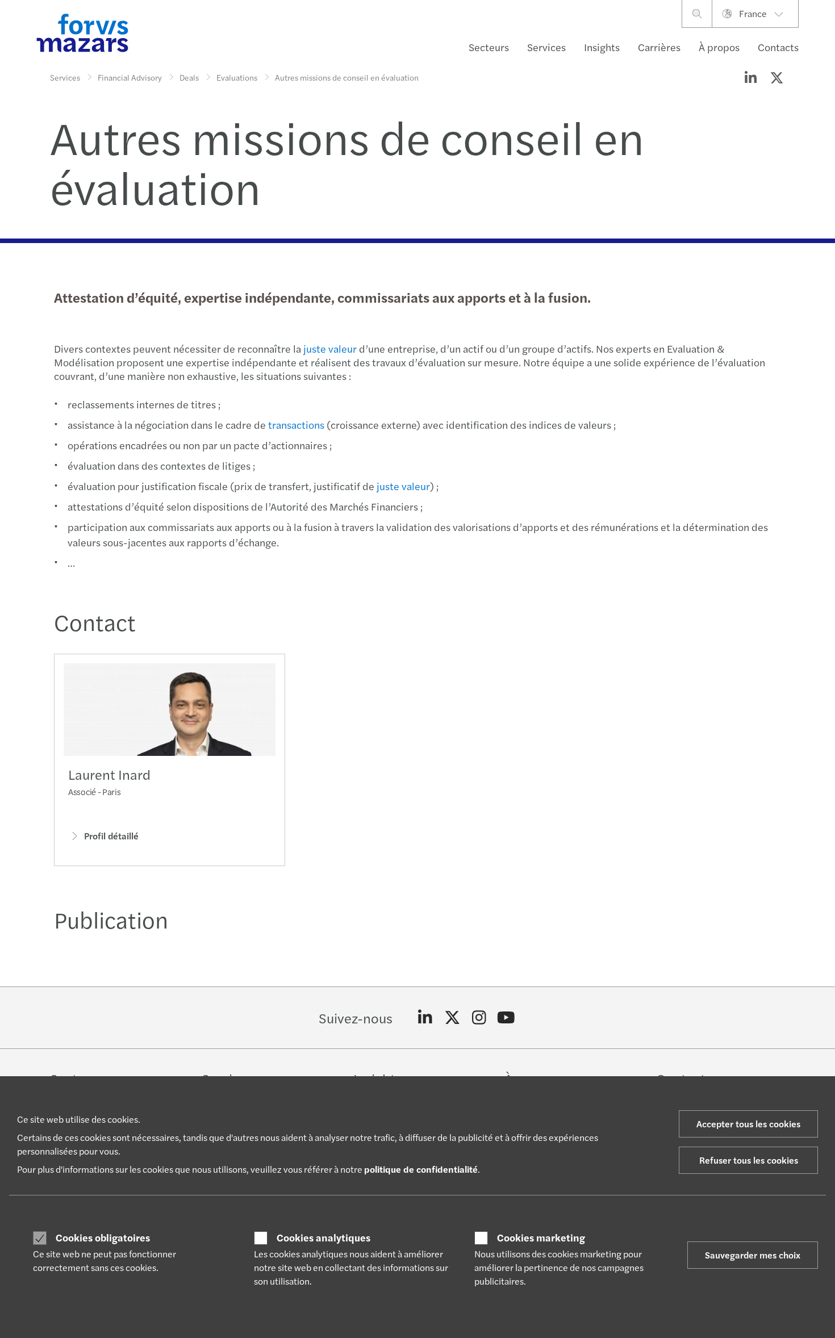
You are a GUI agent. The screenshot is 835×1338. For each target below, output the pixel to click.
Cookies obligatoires (103, 1237)
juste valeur (330, 348)
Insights (602, 47)
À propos (719, 47)
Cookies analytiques (323, 1237)
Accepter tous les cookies (748, 1123)
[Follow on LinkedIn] (425, 1018)
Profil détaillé (111, 835)
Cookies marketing (541, 1237)
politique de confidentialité (421, 1169)
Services (546, 47)
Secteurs (489, 47)
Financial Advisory (130, 77)
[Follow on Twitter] (452, 1018)
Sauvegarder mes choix (752, 1254)
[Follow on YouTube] (506, 1018)
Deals (189, 77)
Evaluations (236, 77)
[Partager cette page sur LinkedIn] (750, 77)
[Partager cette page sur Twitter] (776, 77)
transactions (296, 424)
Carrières (659, 47)
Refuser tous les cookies (748, 1159)
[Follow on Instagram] (479, 1018)
